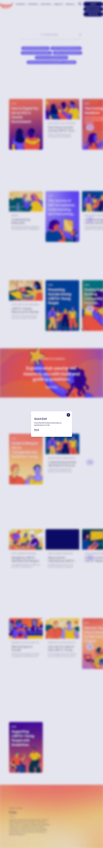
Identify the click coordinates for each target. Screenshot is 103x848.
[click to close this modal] (68, 415)
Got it (36, 429)
